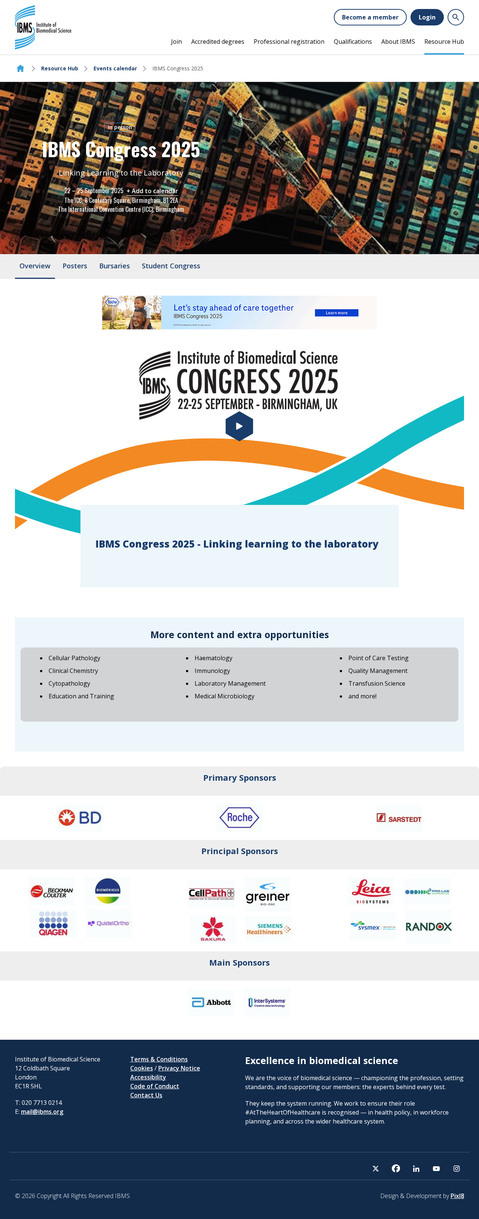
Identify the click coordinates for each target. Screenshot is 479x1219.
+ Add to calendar (152, 191)
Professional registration (289, 41)
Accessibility (148, 1077)
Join (176, 41)
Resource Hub (444, 41)
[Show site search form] (456, 17)
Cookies (141, 1068)
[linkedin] (416, 1168)
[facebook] (395, 1168)
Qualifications (353, 41)
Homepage (20, 68)
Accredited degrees (217, 41)
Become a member (370, 17)
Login (427, 17)
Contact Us (146, 1095)
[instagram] (456, 1168)
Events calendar (115, 68)
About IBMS (398, 41)
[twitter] (375, 1168)
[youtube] (436, 1168)
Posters (74, 265)
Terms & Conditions (159, 1059)
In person (120, 127)
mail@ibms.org (42, 1111)
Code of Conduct (154, 1086)
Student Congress (171, 265)
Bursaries (114, 265)
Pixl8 (457, 1196)
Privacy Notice (179, 1068)
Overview (35, 265)
